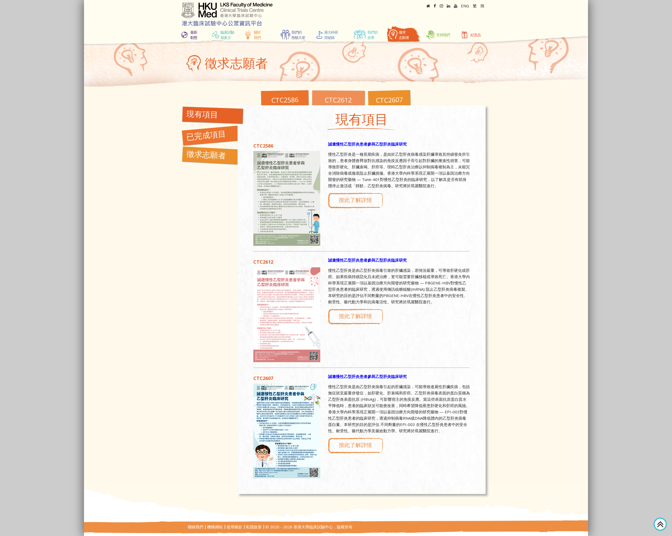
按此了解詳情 (355, 200)
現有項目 (202, 116)
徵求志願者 (206, 156)
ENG (465, 5)
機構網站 (215, 526)
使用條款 (234, 526)
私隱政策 (254, 526)
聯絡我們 (195, 526)
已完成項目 (206, 137)
